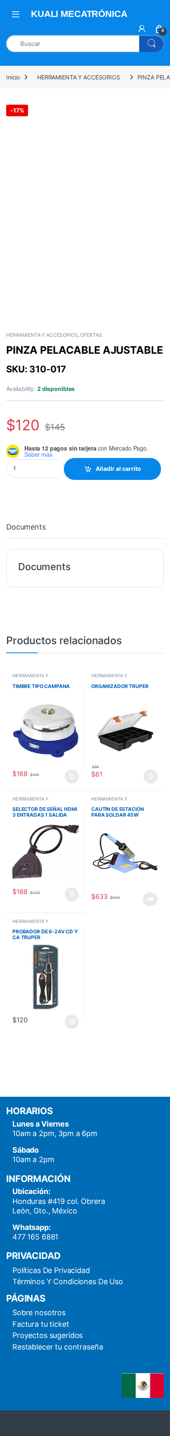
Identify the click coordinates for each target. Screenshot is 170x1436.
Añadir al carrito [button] (70, 777)
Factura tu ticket (40, 1324)
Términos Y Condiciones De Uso (67, 1281)
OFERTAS (91, 335)
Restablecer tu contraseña (57, 1347)
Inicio (13, 77)
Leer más (150, 899)
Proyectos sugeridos (47, 1335)
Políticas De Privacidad (51, 1270)
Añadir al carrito (118, 468)
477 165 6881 (35, 1236)
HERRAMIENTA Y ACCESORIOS (78, 77)
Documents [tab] (26, 527)
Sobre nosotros (39, 1312)
